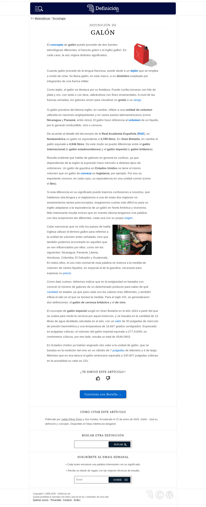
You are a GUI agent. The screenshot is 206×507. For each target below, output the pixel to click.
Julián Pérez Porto (71, 419)
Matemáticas (42, 18)
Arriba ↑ (77, 500)
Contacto (67, 500)
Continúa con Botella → (103, 394)
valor (118, 321)
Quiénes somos (41, 500)
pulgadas (119, 350)
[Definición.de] (103, 8)
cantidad (52, 292)
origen (128, 218)
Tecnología (59, 18)
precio (67, 273)
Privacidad (56, 500)
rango (137, 100)
